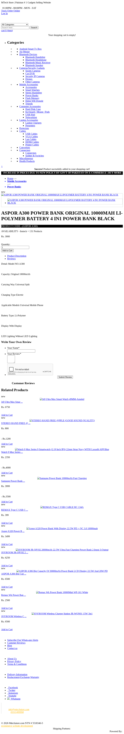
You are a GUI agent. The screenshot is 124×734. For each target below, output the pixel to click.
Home (10, 178)
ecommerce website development (17, 726)
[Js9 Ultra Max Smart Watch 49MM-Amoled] (62, 399)
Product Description (16, 256)
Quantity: (5, 244)
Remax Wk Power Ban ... (13, 595)
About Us (12, 658)
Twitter (11, 690)
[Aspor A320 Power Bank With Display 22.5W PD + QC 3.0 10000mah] (62, 528)
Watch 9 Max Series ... (12, 452)
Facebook (13, 687)
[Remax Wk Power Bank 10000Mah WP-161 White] (62, 592)
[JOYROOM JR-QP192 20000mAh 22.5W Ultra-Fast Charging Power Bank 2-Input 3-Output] (62, 549)
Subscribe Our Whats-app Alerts (22, 640)
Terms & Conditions (17, 664)
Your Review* (14, 354)
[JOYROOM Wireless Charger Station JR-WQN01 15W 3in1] (62, 613)
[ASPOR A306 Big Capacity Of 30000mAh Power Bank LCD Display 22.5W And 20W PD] (62, 571)
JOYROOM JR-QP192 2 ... (14, 552)
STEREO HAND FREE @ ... (15, 423)
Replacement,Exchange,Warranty (23, 677)
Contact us (12, 648)
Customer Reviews (16, 643)
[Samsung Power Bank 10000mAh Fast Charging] (62, 478)
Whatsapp (15, 698)
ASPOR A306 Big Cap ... (13, 573)
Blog (9, 645)
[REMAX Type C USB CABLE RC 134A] (62, 507)
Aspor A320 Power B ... (12, 531)
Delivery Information (17, 674)
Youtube (12, 695)
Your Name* (13, 348)
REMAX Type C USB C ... (14, 510)
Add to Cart (7, 415)
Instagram (13, 693)
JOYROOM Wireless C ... (13, 616)
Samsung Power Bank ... (13, 481)
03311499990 (17, 712)
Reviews (11, 258)
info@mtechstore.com (18, 709)
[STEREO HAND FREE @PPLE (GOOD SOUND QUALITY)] (62, 420)
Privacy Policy (14, 661)
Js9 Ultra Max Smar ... (12, 402)
